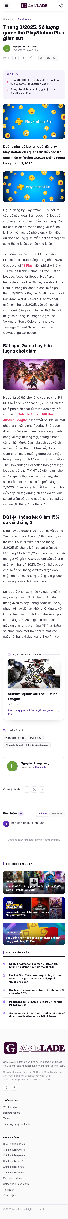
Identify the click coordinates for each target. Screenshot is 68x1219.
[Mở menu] (6, 5)
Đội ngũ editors (11, 1112)
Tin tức (7, 1118)
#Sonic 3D (35, 737)
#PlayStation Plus (14, 737)
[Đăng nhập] (61, 5)
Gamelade (8, 19)
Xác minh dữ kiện (12, 1178)
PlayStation (24, 19)
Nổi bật (43, 813)
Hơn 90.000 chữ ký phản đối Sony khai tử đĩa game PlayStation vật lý (35, 82)
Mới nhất (57, 813)
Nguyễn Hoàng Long (25, 46)
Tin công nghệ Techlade (16, 1124)
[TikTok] (14, 1087)
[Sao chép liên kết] (31, 58)
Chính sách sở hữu (13, 1166)
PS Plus (27, 265)
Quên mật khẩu (11, 1195)
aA (48, 57)
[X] (23, 58)
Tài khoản (8, 1189)
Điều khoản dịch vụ (14, 1144)
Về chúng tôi (10, 1107)
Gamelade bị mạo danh (16, 1184)
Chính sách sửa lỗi (13, 1161)
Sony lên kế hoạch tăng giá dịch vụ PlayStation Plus (33, 91)
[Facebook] (15, 58)
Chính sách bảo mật (14, 1149)
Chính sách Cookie (13, 1172)
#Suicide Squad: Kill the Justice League (26, 745)
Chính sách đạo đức (14, 1155)
